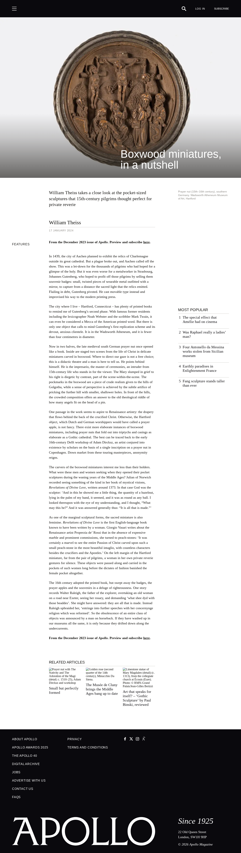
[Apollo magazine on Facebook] (125, 739)
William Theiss (65, 222)
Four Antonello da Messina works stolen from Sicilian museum (203, 351)
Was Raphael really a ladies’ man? (204, 334)
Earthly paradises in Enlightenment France (200, 368)
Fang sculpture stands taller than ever (204, 383)
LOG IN (200, 8)
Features (21, 244)
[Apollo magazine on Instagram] (137, 739)
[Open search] (183, 9)
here (146, 242)
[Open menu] (14, 9)
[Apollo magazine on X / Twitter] (131, 739)
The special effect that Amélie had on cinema (200, 319)
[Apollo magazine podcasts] (143, 739)
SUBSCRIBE (221, 8)
